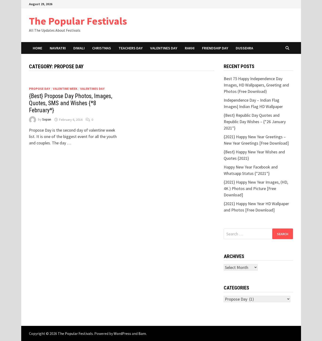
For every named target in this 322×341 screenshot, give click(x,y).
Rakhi (189, 48)
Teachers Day (131, 48)
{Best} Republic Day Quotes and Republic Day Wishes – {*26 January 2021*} (255, 121)
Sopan (46, 119)
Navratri (58, 48)
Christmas (101, 48)
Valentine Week (65, 88)
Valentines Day (163, 48)
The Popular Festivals (78, 20)
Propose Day (39, 88)
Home (37, 48)
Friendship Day (215, 48)
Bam (142, 333)
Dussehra (244, 48)
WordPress (122, 333)
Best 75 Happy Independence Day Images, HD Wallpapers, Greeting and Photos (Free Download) (256, 85)
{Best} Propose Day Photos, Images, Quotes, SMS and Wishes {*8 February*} (70, 103)
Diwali (79, 48)
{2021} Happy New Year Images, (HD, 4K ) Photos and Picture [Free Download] (256, 188)
